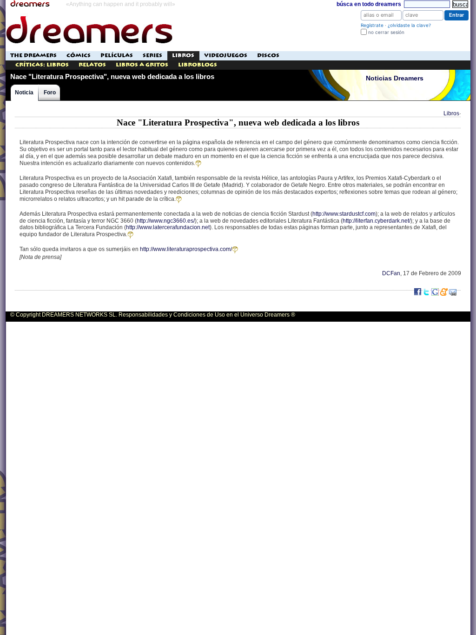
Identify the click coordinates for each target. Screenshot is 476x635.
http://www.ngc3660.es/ (166, 221)
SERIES (152, 55)
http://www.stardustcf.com (344, 214)
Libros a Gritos (142, 64)
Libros (451, 113)
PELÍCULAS (116, 55)
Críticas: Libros (42, 64)
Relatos (92, 64)
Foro (50, 92)
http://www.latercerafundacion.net (168, 227)
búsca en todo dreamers (369, 4)
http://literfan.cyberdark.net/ (376, 221)
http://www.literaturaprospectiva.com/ (186, 249)
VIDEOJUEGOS (225, 55)
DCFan (391, 273)
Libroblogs (197, 64)
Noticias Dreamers (394, 78)
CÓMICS (78, 55)
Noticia (24, 92)
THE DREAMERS (33, 55)
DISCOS (268, 55)
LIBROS (183, 55)
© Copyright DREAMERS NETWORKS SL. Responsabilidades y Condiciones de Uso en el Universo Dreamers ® (152, 314)
